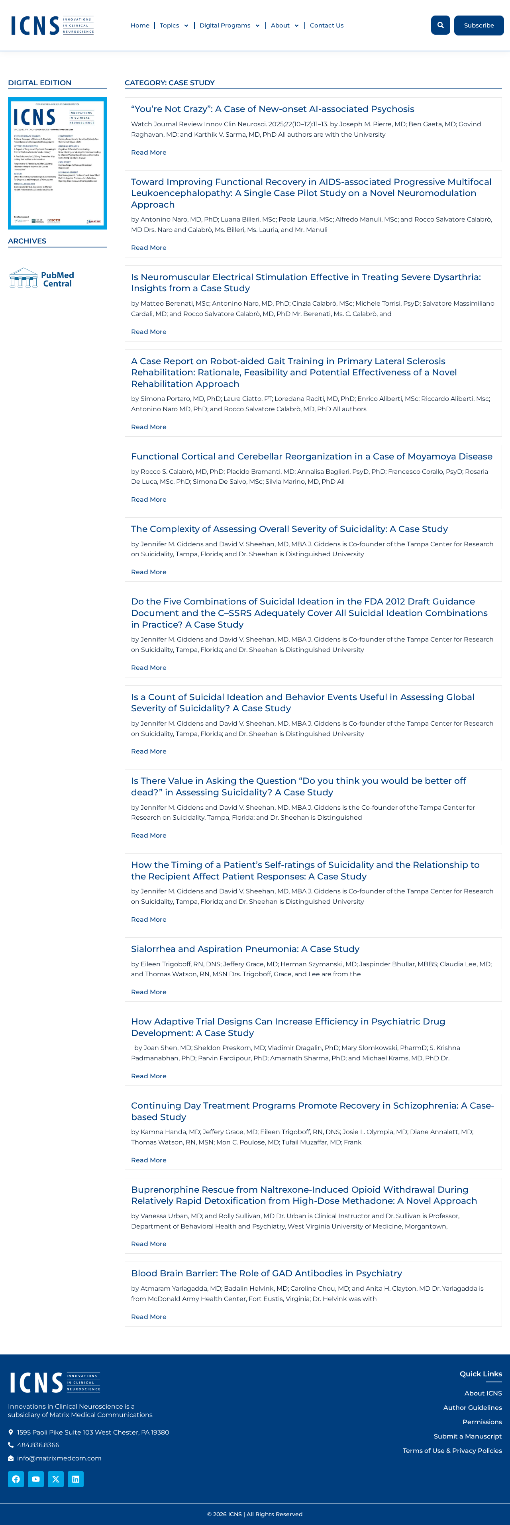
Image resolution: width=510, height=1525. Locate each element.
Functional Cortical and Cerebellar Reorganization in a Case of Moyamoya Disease (311, 456)
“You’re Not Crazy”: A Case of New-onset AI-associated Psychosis (272, 109)
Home (140, 25)
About (280, 25)
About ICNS (483, 1393)
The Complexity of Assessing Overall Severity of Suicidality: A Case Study (289, 529)
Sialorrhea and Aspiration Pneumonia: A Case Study (245, 949)
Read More (149, 152)
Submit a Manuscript (468, 1436)
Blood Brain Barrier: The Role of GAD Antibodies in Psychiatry (266, 1273)
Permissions (482, 1422)
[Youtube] (36, 1479)
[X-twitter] (56, 1479)
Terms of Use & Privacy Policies (452, 1450)
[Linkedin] (76, 1479)
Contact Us (327, 25)
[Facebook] (16, 1479)
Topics (169, 25)
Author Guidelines (472, 1407)
